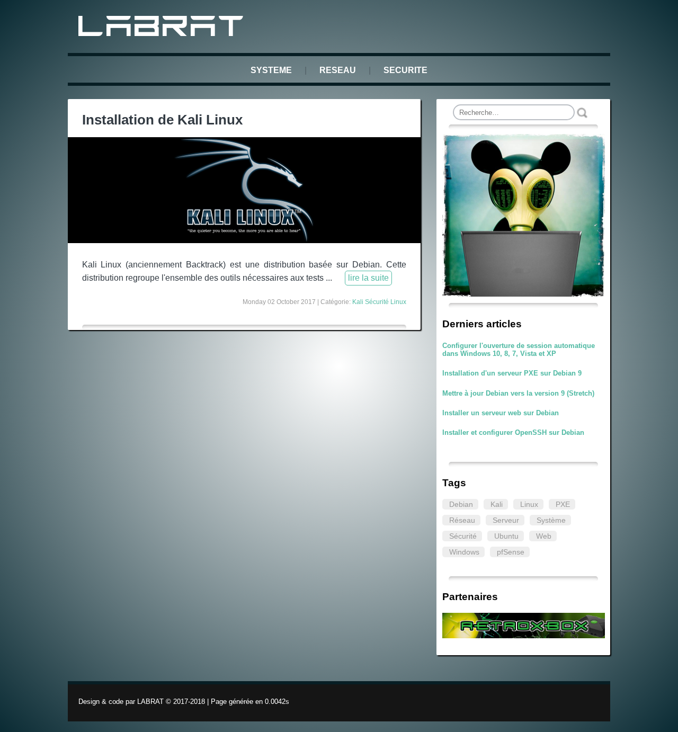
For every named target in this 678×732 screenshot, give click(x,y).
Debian (461, 504)
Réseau (462, 520)
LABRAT (162, 28)
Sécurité (463, 536)
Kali (496, 504)
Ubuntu (506, 536)
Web (543, 536)
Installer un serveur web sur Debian (500, 413)
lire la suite (368, 277)
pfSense (510, 552)
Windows (464, 552)
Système (551, 520)
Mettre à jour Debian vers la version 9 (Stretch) (518, 393)
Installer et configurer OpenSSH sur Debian (513, 432)
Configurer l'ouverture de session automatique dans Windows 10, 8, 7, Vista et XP (518, 350)
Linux (529, 504)
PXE (563, 504)
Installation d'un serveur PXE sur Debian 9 (512, 373)
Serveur (506, 520)
